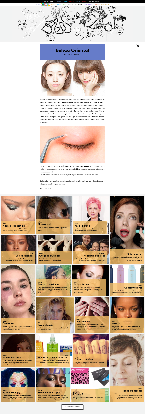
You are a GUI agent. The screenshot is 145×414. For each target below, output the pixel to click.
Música (70, 4)
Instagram (77, 1)
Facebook (60, 1)
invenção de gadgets (86, 105)
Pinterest (84, 1)
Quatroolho (88, 4)
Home (38, 4)
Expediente (45, 1)
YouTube (71, 1)
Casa (59, 4)
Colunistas (105, 4)
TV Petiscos (45, 4)
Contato (51, 1)
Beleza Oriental (72, 50)
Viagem (97, 4)
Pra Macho (78, 4)
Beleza (53, 4)
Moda (64, 4)
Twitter (65, 1)
